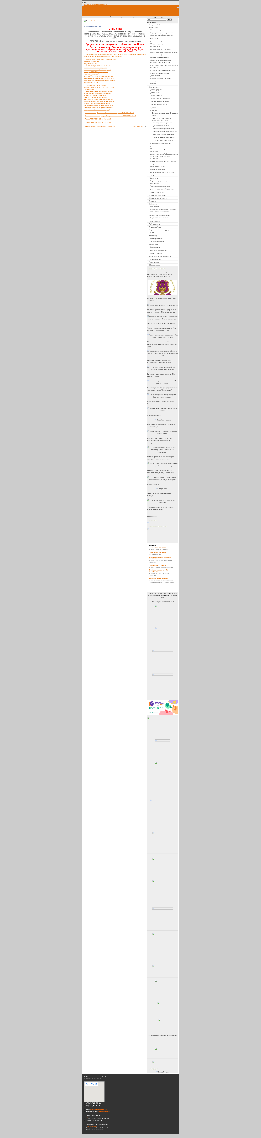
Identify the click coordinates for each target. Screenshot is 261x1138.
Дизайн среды (155, 93)
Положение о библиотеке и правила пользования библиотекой (163, 210)
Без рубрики (94, 20)
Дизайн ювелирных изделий (160, 98)
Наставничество (154, 221)
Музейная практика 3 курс (161, 126)
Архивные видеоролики (158, 250)
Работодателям (154, 224)
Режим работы (154, 262)
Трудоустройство (155, 227)
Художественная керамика (159, 101)
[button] (85, 2)
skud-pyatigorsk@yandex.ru (98, 1109)
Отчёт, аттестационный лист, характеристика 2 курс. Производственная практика (162, 120)
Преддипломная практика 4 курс (163, 140)
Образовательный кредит (158, 198)
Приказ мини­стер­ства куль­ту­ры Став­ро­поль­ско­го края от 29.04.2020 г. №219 (110, 116)
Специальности (154, 87)
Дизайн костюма (156, 95)
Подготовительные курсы (159, 218)
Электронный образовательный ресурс (95, 4)
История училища (155, 259)
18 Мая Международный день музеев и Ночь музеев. (100, 126)
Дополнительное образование (159, 215)
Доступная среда (156, 41)
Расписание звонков (157, 169)
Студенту (152, 107)
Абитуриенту (153, 178)
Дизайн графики (155, 90)
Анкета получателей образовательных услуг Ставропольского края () (164, 156)
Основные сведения (157, 30)
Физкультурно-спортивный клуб (160, 256)
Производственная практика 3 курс (164, 131)
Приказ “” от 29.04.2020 (98, 122)
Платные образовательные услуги (162, 70)
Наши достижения (155, 253)
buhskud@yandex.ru (104, 1111)
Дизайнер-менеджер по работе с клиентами (160, 558)
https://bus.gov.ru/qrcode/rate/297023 (163, 602)
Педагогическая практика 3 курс (163, 128)
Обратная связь (154, 265)
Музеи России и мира (157, 167)
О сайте (153, 84)
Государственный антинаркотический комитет (163, 1035)
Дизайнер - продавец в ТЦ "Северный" (158, 570)
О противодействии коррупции (159, 230)
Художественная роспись (159, 104)
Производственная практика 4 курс (164, 137)
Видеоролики (153, 244)
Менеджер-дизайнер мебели (159, 578)
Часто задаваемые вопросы (160, 186)
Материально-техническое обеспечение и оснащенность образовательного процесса (160, 60)
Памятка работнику (156, 238)
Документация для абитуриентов (162, 189)
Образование (155, 47)
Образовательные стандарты (160, 49)
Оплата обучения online (157, 195)
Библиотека (153, 204)
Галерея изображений (156, 241)
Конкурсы (152, 201)
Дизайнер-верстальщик (157, 565)
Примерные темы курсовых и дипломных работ (160, 144)
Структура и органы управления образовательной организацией (161, 34)
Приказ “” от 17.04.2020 (98, 119)
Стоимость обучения (156, 192)
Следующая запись (139, 126)
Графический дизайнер (157, 548)
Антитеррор (153, 235)
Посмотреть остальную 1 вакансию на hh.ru (161, 582)
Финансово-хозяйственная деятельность (159, 74)
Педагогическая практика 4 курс (163, 134)
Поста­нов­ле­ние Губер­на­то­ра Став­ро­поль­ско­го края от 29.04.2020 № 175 (109, 113)
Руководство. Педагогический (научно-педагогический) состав (164, 53)
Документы (154, 38)
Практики (153, 110)
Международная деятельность (161, 44)
